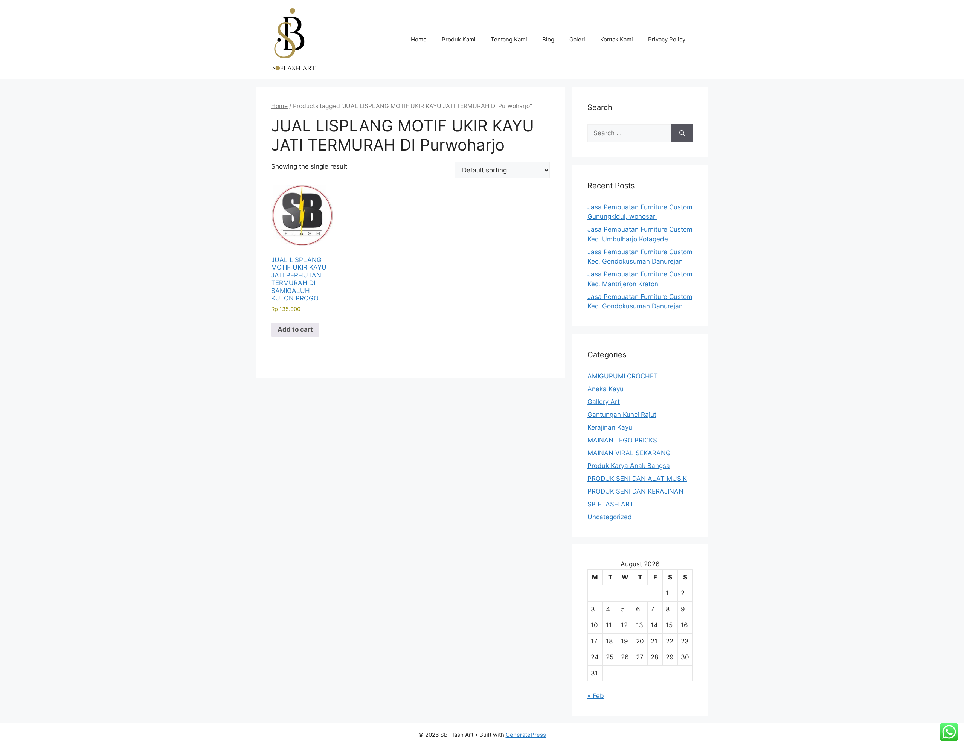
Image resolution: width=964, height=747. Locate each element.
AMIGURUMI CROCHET (622, 376)
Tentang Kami (509, 39)
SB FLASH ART (610, 504)
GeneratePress (526, 734)
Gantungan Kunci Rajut (621, 414)
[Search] (682, 133)
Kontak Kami (616, 39)
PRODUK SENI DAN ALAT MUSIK (637, 478)
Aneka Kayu (605, 389)
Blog (548, 39)
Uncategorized (609, 517)
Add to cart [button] (295, 329)
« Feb (595, 696)
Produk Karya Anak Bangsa (628, 466)
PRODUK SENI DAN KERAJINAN (635, 491)
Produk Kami (459, 39)
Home (419, 39)
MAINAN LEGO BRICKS (622, 440)
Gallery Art (603, 402)
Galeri (577, 39)
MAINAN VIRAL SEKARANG (629, 453)
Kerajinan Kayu (609, 427)
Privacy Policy (666, 39)
